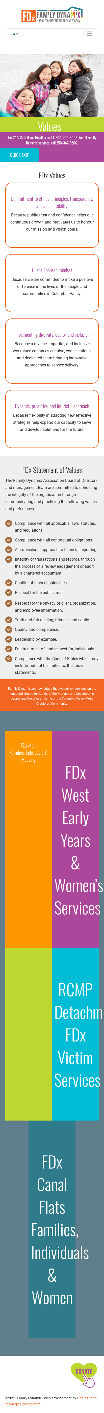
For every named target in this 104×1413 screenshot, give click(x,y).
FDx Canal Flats (52, 1183)
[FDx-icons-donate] (83, 1362)
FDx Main (29, 745)
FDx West (75, 783)
